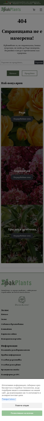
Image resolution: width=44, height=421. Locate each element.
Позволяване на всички (22, 413)
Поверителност (9, 399)
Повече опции (22, 405)
